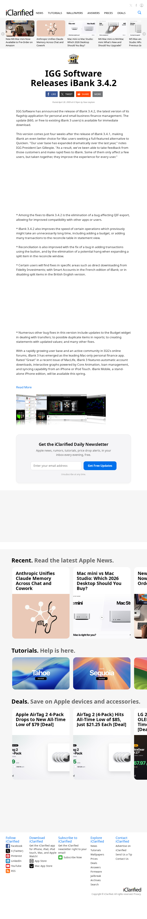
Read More (24, 387)
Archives (96, 880)
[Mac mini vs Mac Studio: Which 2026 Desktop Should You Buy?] (81, 35)
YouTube (16, 866)
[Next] (144, 34)
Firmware (96, 871)
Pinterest (16, 856)
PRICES (108, 13)
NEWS (39, 13)
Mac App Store (43, 866)
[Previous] (3, 34)
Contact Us (122, 858)
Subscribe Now (73, 857)
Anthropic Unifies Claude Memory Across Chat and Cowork (50, 42)
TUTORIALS (55, 13)
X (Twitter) (17, 851)
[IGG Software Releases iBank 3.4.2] (61, 410)
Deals (94, 863)
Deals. (20, 701)
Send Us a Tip (124, 854)
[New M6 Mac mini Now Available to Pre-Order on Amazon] (20, 35)
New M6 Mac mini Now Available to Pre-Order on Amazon (19, 42)
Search (95, 884)
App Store (41, 861)
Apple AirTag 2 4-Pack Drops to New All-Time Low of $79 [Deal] (41, 719)
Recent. (22, 560)
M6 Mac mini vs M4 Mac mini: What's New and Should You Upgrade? (111, 42)
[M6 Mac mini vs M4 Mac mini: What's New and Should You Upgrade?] (112, 35)
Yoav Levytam (89, 102)
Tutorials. (25, 650)
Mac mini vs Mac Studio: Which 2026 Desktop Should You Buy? (80, 42)
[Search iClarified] (139, 12)
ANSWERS (93, 13)
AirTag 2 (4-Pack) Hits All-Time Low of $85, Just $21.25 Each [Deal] (101, 719)
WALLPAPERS (75, 13)
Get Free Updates (100, 466)
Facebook (16, 846)
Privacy (137, 894)
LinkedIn (16, 861)
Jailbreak (96, 876)
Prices (94, 858)
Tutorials (96, 850)
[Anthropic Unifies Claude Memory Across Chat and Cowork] (51, 35)
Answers (96, 867)
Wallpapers (97, 854)
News (94, 846)
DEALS (121, 13)
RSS (13, 871)
